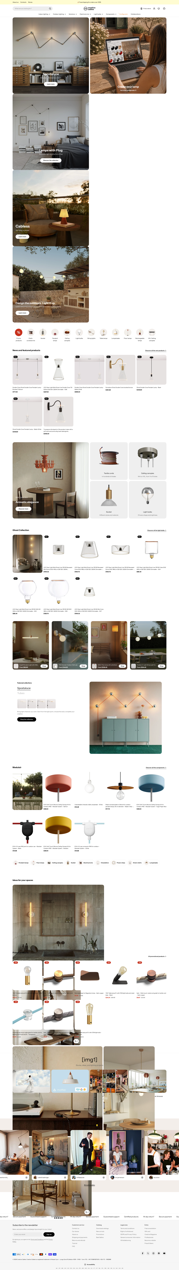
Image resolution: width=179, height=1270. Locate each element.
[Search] (50, 8)
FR (79, 1268)
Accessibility (91, 1264)
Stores (30, 2)
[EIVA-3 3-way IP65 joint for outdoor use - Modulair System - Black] (27, 829)
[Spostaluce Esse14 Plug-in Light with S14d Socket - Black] (31, 703)
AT (59, 1268)
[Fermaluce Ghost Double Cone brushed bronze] (120, 370)
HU (89, 1268)
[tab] (24, 688)
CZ (68, 1268)
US (119, 1268)
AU (56, 1268)
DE (71, 1268)
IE (91, 1268)
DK (74, 1268)
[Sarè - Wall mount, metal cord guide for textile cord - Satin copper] (151, 975)
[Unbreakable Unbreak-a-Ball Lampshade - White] (89, 787)
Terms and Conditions (37, 1239)
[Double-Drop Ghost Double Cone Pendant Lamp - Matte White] (89, 370)
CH (65, 1268)
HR (86, 1268)
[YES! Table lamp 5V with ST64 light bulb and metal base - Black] (120, 975)
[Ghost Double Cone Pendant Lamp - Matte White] (27, 411)
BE (62, 1268)
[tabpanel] (48, 710)
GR (83, 1268)
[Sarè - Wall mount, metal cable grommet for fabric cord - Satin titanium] (58, 1015)
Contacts (23, 2)
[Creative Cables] (27, 554)
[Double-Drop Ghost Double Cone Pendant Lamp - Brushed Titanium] (27, 370)
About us (15, 2)
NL (99, 1268)
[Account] (154, 8)
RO (105, 1268)
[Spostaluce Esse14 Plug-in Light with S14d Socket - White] (22, 703)
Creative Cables (21, 1259)
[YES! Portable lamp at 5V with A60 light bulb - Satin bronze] (27, 975)
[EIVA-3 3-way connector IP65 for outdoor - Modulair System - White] (89, 829)
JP (96, 1268)
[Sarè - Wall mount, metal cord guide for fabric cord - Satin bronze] (58, 975)
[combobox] (33, 8)
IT (94, 1268)
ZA (122, 1268)
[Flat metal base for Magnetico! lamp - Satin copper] (89, 975)
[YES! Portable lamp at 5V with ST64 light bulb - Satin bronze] (89, 1015)
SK (108, 1268)
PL (102, 1268)
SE (111, 1268)
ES (77, 1268)
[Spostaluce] (126, 718)
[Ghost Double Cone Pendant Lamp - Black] (151, 370)
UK (116, 1268)
